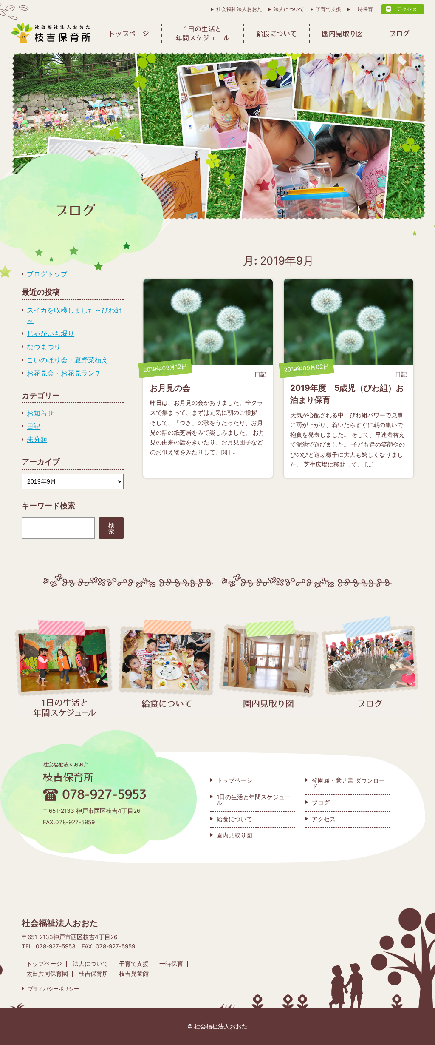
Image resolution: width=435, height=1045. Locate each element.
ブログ (399, 33)
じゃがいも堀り (50, 333)
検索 (111, 528)
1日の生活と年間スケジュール (202, 33)
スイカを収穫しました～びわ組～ (74, 315)
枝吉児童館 (134, 973)
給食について (276, 33)
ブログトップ (47, 274)
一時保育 (363, 9)
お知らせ (40, 413)
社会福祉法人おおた (239, 9)
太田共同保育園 (47, 973)
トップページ (128, 33)
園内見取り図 (342, 33)
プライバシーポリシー (53, 989)
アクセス (407, 9)
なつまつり (44, 346)
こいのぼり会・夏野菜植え (67, 360)
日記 (33, 426)
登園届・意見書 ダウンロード (348, 783)
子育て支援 (328, 9)
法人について (289, 9)
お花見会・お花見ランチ (64, 373)
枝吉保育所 (93, 973)
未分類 (37, 439)
